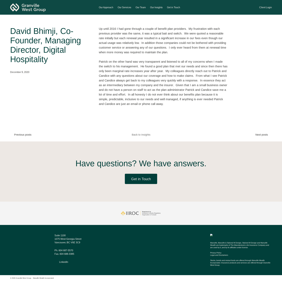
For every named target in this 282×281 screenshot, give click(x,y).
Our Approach (106, 7)
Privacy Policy (215, 253)
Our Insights (156, 7)
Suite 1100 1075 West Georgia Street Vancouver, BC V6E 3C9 (67, 239)
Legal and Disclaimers (219, 255)
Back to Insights (141, 134)
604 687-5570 (66, 250)
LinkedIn (63, 262)
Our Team (141, 7)
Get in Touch (173, 7)
